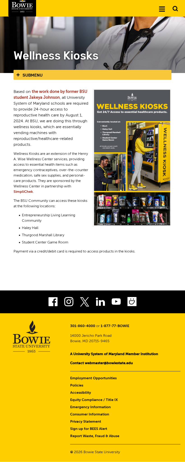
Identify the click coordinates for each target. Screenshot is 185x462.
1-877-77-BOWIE (115, 326)
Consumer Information (89, 414)
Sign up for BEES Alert (88, 429)
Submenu (33, 75)
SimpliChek (23, 192)
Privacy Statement (85, 422)
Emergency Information (90, 407)
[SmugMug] (131, 303)
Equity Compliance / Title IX (94, 400)
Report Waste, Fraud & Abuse (94, 436)
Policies (76, 385)
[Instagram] (68, 303)
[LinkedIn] (100, 303)
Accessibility (80, 393)
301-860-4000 (82, 326)
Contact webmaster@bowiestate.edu (101, 363)
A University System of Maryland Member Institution (114, 354)
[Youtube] (116, 303)
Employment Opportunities (93, 378)
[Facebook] (53, 303)
